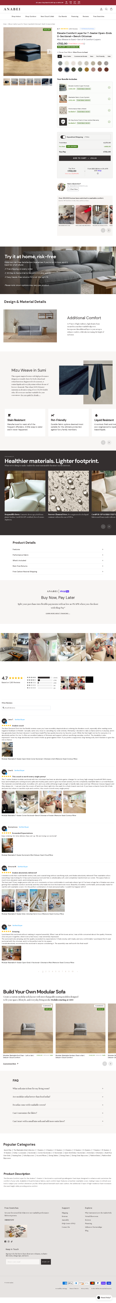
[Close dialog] (87, 626)
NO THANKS (69, 666)
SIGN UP (68, 661)
